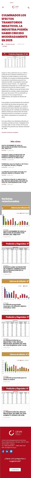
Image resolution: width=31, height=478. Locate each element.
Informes (4, 46)
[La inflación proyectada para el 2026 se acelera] (15, 363)
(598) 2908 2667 (9, 446)
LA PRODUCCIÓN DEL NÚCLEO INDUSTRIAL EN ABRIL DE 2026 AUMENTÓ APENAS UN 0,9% (14, 413)
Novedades (4, 167)
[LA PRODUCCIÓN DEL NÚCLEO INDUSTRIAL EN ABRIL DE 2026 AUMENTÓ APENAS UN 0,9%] (15, 397)
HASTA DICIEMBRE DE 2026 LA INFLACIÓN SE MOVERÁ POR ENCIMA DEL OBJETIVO (14, 147)
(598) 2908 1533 (20, 446)
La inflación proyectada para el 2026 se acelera (14, 378)
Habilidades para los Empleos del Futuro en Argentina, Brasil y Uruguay (15, 164)
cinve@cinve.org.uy (10, 447)
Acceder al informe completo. (10, 132)
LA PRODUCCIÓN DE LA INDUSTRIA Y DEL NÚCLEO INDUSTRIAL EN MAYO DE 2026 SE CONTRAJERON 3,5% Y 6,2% (15, 181)
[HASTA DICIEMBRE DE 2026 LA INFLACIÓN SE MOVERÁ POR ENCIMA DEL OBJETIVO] (15, 217)
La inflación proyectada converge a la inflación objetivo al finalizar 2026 (14, 172)
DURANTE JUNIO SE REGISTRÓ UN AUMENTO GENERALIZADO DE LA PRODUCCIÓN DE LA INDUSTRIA (13, 156)
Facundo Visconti (10, 44)
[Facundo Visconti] (3, 44)
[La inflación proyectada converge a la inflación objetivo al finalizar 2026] (15, 290)
